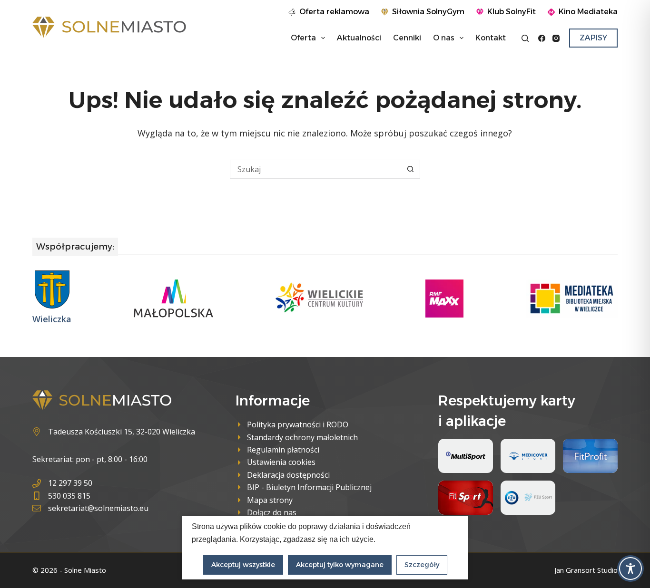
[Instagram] (556, 38)
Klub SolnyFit (511, 11)
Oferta (303, 37)
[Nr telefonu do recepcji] (90, 483)
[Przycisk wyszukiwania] (411, 169)
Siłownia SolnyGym (428, 11)
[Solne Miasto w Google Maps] (113, 431)
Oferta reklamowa (334, 11)
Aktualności (359, 37)
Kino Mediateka (588, 11)
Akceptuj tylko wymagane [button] (340, 564)
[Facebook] (541, 38)
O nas (443, 37)
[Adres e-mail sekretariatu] (90, 508)
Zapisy (593, 37)
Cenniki (407, 37)
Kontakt (490, 37)
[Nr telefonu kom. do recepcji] (90, 496)
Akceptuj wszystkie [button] (243, 564)
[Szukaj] (525, 38)
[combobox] (316, 169)
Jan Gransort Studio (586, 570)
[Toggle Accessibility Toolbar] (630, 568)
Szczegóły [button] (421, 564)
